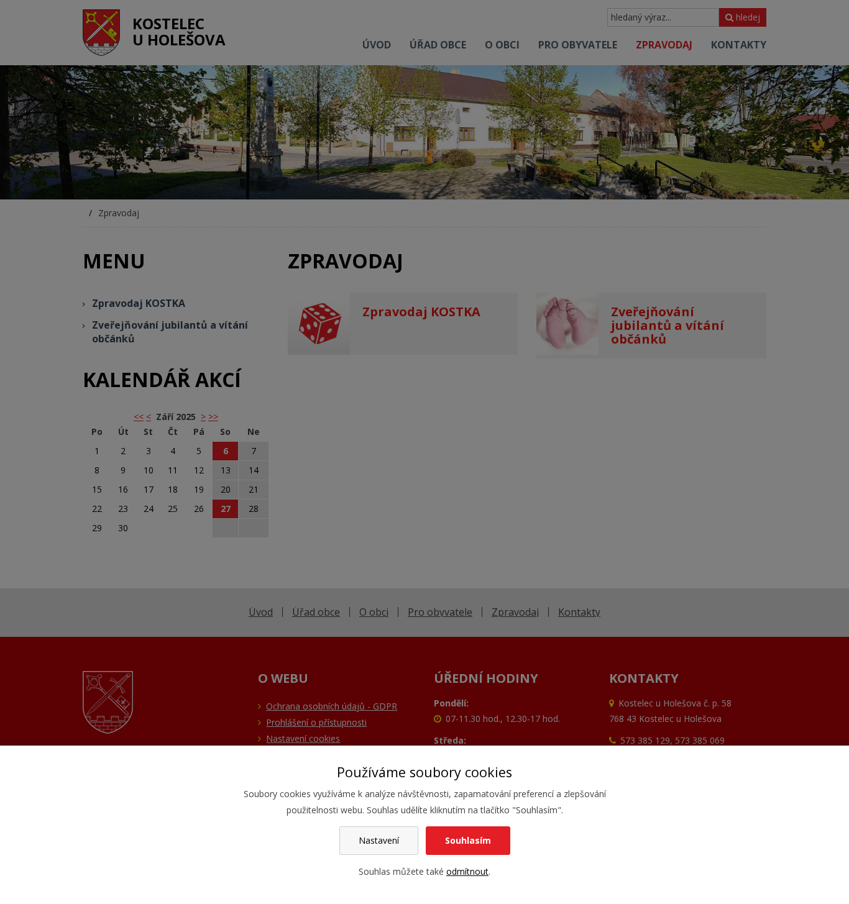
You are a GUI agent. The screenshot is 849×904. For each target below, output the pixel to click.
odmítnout (467, 871)
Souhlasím (468, 840)
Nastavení (379, 840)
